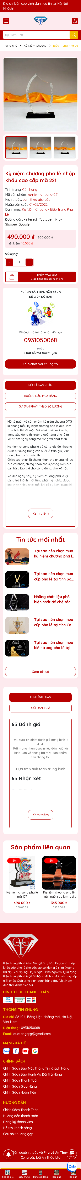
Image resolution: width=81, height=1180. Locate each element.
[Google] (35, 1051)
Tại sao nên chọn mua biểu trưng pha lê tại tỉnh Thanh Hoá (53, 645)
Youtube (45, 219)
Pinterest (30, 219)
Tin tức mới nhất (40, 539)
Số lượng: (11, 254)
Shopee (11, 224)
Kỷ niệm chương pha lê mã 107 (22, 894)
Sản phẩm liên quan (40, 847)
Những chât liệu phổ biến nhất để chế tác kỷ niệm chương (52, 599)
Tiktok (57, 219)
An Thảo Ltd (51, 1157)
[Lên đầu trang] (72, 1143)
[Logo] (40, 20)
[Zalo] (6, 1051)
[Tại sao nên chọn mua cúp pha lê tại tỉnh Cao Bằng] (17, 625)
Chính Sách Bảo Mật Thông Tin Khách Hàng (36, 1068)
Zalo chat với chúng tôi (40, 364)
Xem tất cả (40, 672)
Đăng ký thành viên (18, 1122)
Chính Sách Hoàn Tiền (19, 1092)
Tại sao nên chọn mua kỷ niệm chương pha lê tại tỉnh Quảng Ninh (54, 554)
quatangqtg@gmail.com (32, 1034)
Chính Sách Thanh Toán (20, 1080)
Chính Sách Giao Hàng (20, 1086)
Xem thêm (40, 513)
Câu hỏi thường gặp (18, 1134)
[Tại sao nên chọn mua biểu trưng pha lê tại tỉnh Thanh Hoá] (17, 648)
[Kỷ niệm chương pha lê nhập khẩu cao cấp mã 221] (40, 94)
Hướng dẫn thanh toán (20, 1116)
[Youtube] (25, 1051)
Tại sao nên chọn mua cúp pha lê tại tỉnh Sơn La (53, 576)
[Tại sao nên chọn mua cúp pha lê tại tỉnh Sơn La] (17, 579)
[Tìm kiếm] (74, 35)
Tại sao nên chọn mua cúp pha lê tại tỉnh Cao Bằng (54, 622)
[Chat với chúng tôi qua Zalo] (72, 1167)
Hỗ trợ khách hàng (17, 1128)
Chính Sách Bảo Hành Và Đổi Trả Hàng (32, 1074)
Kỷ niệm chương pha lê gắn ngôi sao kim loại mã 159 (59, 895)
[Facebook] (16, 1051)
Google (23, 224)
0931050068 (40, 340)
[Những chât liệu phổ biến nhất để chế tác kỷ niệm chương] (17, 602)
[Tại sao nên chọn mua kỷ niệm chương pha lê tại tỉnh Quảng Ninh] (17, 556)
